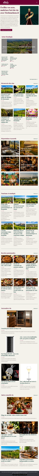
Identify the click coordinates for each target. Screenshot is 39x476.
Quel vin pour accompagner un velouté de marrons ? (9, 150)
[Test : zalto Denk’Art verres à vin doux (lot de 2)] (29, 372)
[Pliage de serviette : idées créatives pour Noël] (19, 405)
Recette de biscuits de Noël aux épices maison (6, 288)
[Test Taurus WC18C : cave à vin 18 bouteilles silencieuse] (10, 344)
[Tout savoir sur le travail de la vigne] (19, 89)
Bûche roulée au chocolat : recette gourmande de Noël (31, 288)
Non (16, 474)
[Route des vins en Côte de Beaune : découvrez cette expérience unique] (19, 225)
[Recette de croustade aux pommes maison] (19, 259)
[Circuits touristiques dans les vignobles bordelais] (7, 225)
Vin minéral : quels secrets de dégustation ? (28, 181)
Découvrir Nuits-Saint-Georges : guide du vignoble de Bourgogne (5, 58)
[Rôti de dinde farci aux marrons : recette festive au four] (19, 282)
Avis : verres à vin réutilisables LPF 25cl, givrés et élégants (28, 337)
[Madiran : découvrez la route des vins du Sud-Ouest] (19, 199)
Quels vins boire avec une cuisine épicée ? (9, 165)
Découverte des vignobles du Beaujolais (18, 119)
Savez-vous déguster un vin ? (9, 181)
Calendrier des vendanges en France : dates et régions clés (5, 120)
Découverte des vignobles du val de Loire (31, 95)
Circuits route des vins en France (5, 65)
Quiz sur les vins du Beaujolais (31, 118)
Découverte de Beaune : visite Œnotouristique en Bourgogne (31, 233)
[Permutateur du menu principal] (37, 2)
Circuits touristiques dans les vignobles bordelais (13, 66)
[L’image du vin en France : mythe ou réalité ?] (10, 452)
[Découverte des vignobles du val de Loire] (32, 89)
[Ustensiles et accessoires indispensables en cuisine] (29, 452)
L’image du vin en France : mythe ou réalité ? (8, 460)
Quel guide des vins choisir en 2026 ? (28, 435)
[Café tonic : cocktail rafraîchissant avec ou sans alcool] (10, 427)
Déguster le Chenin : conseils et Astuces (26, 149)
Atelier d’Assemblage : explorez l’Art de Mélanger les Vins (28, 165)
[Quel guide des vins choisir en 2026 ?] (29, 427)
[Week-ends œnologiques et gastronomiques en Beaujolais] (7, 199)
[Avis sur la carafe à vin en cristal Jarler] (10, 372)
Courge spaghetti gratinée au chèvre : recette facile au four (31, 266)
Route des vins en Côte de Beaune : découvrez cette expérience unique (5, 73)
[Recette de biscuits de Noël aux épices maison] (7, 282)
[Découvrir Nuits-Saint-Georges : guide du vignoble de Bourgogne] (7, 89)
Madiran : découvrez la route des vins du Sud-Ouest (13, 58)
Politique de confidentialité (22, 474)
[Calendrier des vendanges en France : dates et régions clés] (7, 112)
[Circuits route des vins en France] (32, 199)
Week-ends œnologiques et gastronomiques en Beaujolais (19, 47)
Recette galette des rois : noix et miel (6, 264)
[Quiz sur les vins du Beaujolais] (32, 112)
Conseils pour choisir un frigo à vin (11, 328)
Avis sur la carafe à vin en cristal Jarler (8, 382)
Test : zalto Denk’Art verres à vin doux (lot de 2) (28, 382)
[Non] (37, 473)
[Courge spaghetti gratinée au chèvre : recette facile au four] (32, 259)
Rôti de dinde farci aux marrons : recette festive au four (19, 289)
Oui (13, 474)
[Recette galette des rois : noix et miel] (7, 259)
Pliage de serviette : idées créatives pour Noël (13, 415)
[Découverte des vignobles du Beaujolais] (19, 112)
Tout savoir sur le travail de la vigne (18, 95)
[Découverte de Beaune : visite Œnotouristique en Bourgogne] (32, 225)
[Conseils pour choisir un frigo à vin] (19, 318)
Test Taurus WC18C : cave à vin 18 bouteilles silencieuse (9, 354)
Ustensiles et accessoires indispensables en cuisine (27, 460)
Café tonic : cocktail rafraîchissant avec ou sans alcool (8, 436)
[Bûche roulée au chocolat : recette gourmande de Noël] (32, 282)
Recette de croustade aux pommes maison (18, 265)
